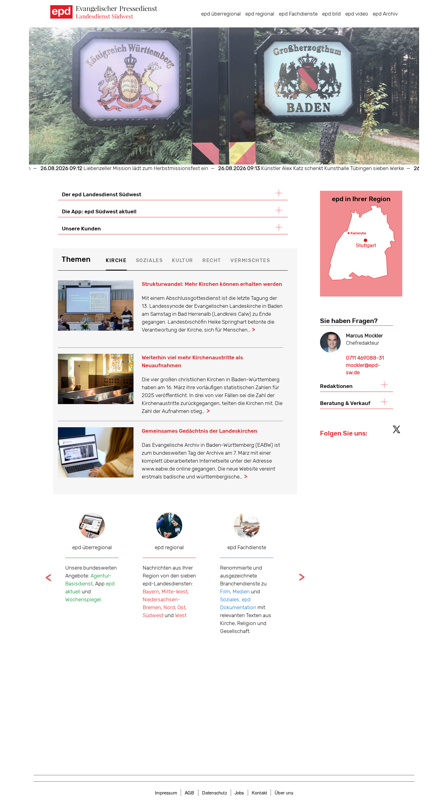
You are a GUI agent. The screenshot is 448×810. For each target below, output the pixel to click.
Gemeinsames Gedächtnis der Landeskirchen (199, 431)
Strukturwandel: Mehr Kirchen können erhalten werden (212, 284)
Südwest (153, 615)
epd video (356, 14)
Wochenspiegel (83, 599)
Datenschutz (214, 792)
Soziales (229, 599)
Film (225, 591)
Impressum (166, 792)
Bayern (151, 591)
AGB (189, 792)
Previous (48, 577)
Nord (169, 607)
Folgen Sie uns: (343, 433)
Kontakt (259, 792)
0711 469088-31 (365, 358)
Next (302, 577)
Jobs (239, 792)
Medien (241, 591)
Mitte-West (174, 591)
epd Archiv (385, 14)
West (181, 615)
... (253, 330)
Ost (181, 607)
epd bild (331, 14)
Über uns (284, 792)
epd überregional (221, 14)
